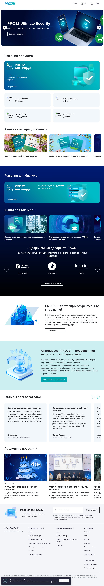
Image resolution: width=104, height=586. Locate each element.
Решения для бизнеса (52, 283)
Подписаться (91, 510)
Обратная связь (89, 554)
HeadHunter (52, 273)
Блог (85, 536)
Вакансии (87, 543)
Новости (87, 532)
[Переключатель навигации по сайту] (97, 4)
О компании (54, 331)
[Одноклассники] (16, 537)
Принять (64, 581)
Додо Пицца (22, 273)
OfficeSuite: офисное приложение (40, 543)
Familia (81, 273)
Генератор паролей (90, 568)
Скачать (31, 550)
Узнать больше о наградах (53, 380)
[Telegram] (21, 537)
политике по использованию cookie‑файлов (41, 582)
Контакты (87, 550)
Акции (31, 532)
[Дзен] (6, 537)
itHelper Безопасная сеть (37, 539)
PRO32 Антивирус (35, 536)
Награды (87, 539)
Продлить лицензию (35, 554)
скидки (29, 514)
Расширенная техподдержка (38, 547)
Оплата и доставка (90, 564)
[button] (84, 4)
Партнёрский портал (91, 547)
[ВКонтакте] (11, 537)
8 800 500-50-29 (11, 528)
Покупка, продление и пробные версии (67, 540)
